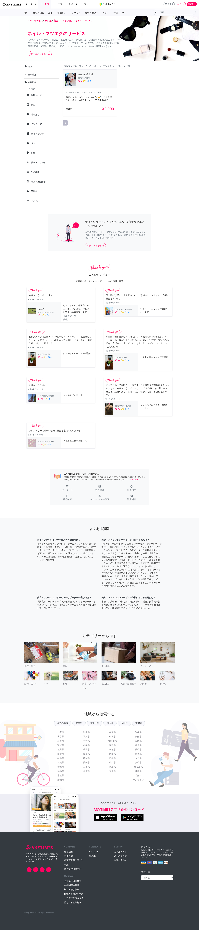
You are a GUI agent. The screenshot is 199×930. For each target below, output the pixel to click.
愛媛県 (138, 732)
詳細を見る (134, 480)
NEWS (92, 856)
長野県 (86, 749)
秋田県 (60, 749)
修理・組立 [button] (38, 12)
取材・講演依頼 (71, 889)
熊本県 (138, 754)
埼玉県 (110, 723)
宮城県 (60, 745)
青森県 (60, 736)
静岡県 (86, 758)
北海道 (60, 732)
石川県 (86, 736)
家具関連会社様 (71, 885)
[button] (169, 4)
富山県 (86, 732)
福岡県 (138, 741)
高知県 (138, 736)
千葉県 (60, 775)
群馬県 (60, 771)
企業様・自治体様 (72, 881)
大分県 (138, 758)
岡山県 (112, 754)
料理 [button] (115, 12)
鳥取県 (112, 745)
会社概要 (68, 851)
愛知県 (86, 762)
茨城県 (60, 762)
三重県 (86, 767)
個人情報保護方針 (72, 869)
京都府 (138, 723)
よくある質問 (120, 856)
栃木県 (60, 767)
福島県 (60, 758)
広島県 (112, 758)
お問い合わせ (120, 860)
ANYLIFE (93, 851)
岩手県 (60, 741)
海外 (138, 775)
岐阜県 (86, 754)
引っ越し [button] (61, 12)
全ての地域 (62, 723)
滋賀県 (86, 771)
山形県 (60, 754)
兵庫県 (112, 732)
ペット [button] (105, 12)
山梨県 (86, 745)
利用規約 (68, 856)
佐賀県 (138, 745)
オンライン (138, 780)
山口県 (112, 762)
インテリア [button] (75, 12)
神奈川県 (94, 723)
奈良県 (112, 736)
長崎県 (138, 749)
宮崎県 (138, 762)
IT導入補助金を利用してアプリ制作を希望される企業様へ (74, 898)
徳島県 (112, 767)
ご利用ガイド (120, 851)
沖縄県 (138, 771)
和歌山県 (112, 741)
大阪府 (124, 723)
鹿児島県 (138, 767)
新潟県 (60, 780)
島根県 (112, 749)
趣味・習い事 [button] (91, 12)
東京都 (79, 723)
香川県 (112, 771)
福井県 (86, 741)
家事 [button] (50, 12)
